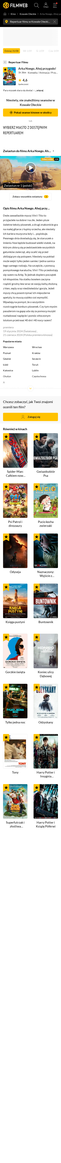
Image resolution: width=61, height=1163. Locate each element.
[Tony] (15, 751)
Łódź (5, 364)
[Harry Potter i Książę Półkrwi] (46, 801)
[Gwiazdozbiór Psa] (46, 450)
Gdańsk (7, 358)
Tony (15, 772)
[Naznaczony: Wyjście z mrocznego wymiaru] (46, 551)
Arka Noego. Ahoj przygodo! (37, 68)
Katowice (8, 370)
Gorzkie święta (15, 672)
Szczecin (36, 358)
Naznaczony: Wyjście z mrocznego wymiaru (45, 574)
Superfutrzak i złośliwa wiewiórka (15, 824)
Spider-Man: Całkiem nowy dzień (15, 474)
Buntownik (45, 622)
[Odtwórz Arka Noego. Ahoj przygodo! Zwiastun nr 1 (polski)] (9, 76)
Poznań (7, 353)
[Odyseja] (15, 551)
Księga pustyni (15, 622)
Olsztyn (7, 376)
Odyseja (15, 572)
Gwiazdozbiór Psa (46, 473)
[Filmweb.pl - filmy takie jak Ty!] (15, 5)
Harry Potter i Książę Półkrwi (46, 824)
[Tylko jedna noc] (15, 701)
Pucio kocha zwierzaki (46, 523)
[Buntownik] (46, 601)
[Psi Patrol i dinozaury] (15, 500)
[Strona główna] (5, 14)
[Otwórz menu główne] (55, 5)
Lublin (35, 370)
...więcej (39, 90)
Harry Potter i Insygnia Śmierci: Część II (45, 774)
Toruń (35, 364)
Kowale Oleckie (28, 14)
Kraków (36, 353)
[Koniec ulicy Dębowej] (46, 651)
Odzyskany (45, 722)
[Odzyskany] (46, 701)
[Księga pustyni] (15, 601)
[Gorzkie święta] (15, 651)
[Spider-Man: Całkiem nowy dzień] (15, 450)
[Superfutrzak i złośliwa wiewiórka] (15, 801)
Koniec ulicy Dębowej (46, 674)
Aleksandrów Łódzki (42, 388)
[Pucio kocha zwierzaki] (46, 500)
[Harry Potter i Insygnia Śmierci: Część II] (46, 751)
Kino (13, 14)
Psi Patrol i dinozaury (15, 523)
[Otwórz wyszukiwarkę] (37, 5)
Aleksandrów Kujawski (15, 388)
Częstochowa (39, 376)
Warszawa (8, 347)
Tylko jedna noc (15, 722)
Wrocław (37, 347)
